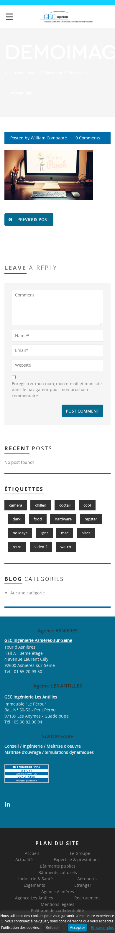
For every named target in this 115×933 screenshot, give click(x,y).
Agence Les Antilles (34, 898)
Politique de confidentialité (57, 910)
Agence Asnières (57, 891)
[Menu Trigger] (9, 17)
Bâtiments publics (57, 866)
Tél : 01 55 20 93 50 (23, 671)
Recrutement (87, 898)
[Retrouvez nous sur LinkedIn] (7, 803)
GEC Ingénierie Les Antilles (30, 697)
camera (15, 505)
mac (64, 532)
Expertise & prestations (77, 859)
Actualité (24, 859)
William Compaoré (49, 138)
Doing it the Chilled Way (63, 72)
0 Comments (87, 138)
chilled (40, 505)
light (44, 532)
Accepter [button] (77, 927)
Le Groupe (80, 853)
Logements (34, 885)
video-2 (40, 546)
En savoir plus (102, 927)
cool (87, 505)
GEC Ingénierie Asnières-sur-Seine (38, 640)
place (86, 532)
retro (17, 546)
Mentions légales (57, 904)
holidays (20, 532)
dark (17, 519)
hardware (63, 519)
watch (65, 546)
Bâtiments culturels (57, 872)
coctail (64, 505)
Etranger (82, 885)
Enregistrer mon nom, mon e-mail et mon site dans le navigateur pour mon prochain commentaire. (57, 389)
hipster (91, 519)
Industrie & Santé (35, 878)
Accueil (32, 853)
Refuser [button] (52, 927)
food (38, 519)
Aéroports (87, 878)
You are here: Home (20, 72)
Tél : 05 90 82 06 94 (23, 722)
